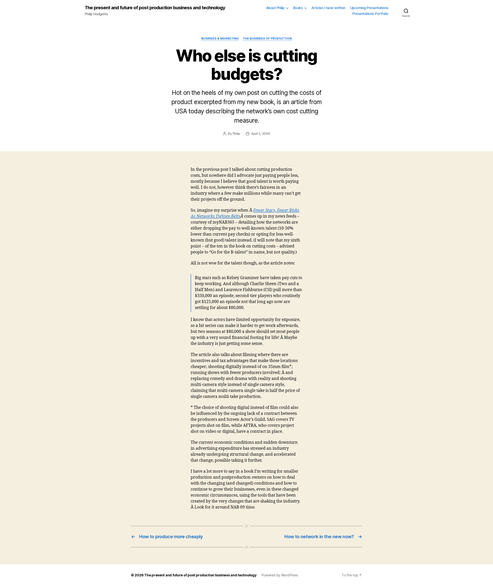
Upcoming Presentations (369, 8)
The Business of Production (267, 38)
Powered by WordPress (279, 575)
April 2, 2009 (260, 134)
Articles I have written (328, 8)
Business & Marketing (220, 38)
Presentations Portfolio (370, 14)
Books (298, 8)
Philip (236, 134)
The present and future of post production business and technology (155, 7)
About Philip (275, 8)
